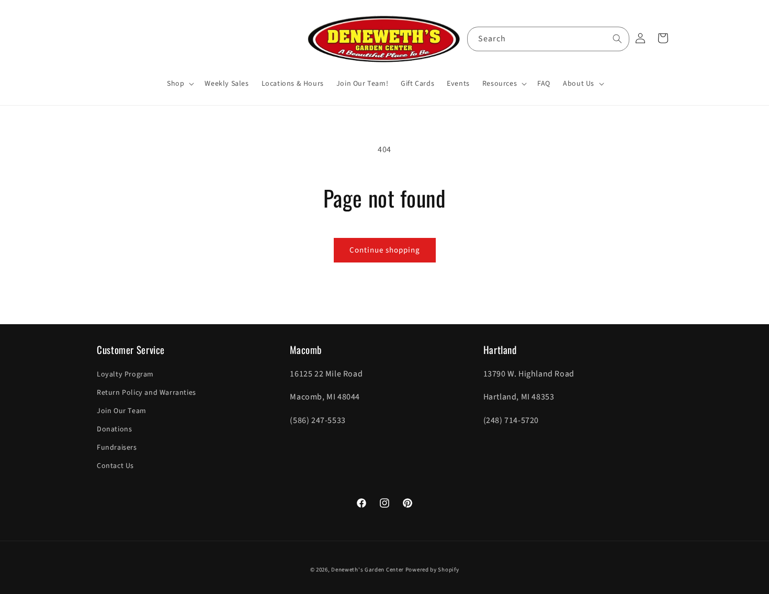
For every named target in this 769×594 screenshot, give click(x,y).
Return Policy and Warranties (146, 392)
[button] (179, 84)
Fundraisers (117, 447)
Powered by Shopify (432, 570)
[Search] (617, 38)
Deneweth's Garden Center (367, 570)
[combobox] (548, 39)
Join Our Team (121, 411)
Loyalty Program (125, 374)
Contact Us (115, 466)
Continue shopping (384, 250)
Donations (114, 429)
